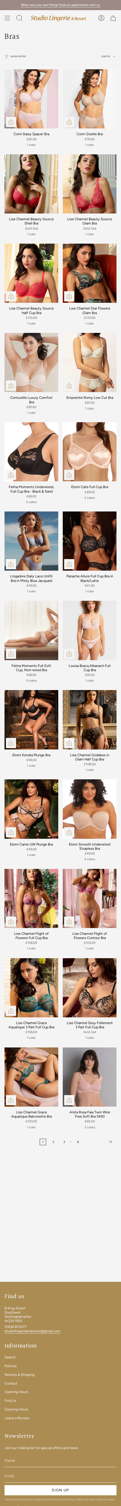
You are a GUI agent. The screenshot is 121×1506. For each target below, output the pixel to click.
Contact (11, 1383)
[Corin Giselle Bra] (89, 98)
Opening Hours (16, 1392)
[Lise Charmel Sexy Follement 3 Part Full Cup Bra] (89, 987)
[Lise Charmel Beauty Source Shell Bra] (31, 183)
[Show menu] (7, 18)
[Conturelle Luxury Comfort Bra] (31, 362)
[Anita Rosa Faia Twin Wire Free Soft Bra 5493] (89, 1077)
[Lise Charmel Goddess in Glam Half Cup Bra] (89, 719)
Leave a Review (17, 1418)
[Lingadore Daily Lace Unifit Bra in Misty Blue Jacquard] (31, 541)
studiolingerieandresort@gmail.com (32, 1331)
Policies (11, 1366)
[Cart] (113, 18)
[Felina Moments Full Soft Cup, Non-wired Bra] (31, 630)
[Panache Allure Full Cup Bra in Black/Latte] (89, 541)
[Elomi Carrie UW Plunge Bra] (31, 808)
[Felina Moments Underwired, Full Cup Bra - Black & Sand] (31, 451)
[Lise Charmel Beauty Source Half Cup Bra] (31, 273)
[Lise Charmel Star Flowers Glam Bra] (89, 273)
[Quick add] (11, 122)
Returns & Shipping (20, 1374)
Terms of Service (98, 1499)
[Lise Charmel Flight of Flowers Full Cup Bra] (31, 898)
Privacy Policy (75, 1499)
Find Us (10, 1400)
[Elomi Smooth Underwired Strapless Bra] (89, 808)
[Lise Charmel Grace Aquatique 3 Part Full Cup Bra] (31, 987)
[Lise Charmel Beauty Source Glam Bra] (89, 183)
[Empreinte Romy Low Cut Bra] (89, 362)
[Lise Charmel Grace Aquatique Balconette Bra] (31, 1077)
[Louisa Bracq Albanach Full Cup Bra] (89, 630)
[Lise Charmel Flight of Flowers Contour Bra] (89, 898)
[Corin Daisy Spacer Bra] (31, 98)
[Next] (99, 1142)
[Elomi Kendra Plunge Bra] (31, 719)
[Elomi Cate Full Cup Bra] (89, 451)
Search (10, 1357)
